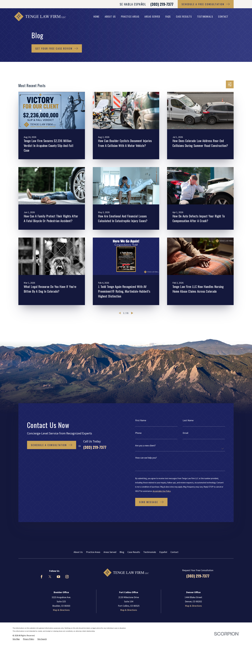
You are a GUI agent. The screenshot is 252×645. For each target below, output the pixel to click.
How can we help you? (146, 458)
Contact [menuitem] (223, 16)
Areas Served (110, 552)
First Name (140, 420)
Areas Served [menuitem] (152, 16)
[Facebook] (41, 576)
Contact (174, 552)
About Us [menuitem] (110, 16)
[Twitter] (50, 576)
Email (185, 433)
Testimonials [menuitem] (205, 16)
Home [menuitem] (96, 16)
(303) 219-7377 (161, 4)
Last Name (188, 420)
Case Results (133, 552)
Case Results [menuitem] (184, 16)
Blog (122, 552)
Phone (138, 433)
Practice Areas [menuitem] (130, 16)
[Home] (40, 16)
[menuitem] (16, 639)
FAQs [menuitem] (168, 16)
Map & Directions (61, 609)
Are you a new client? (145, 445)
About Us (78, 552)
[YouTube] (58, 576)
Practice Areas (93, 552)
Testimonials (149, 552)
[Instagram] (67, 576)
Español (163, 552)
